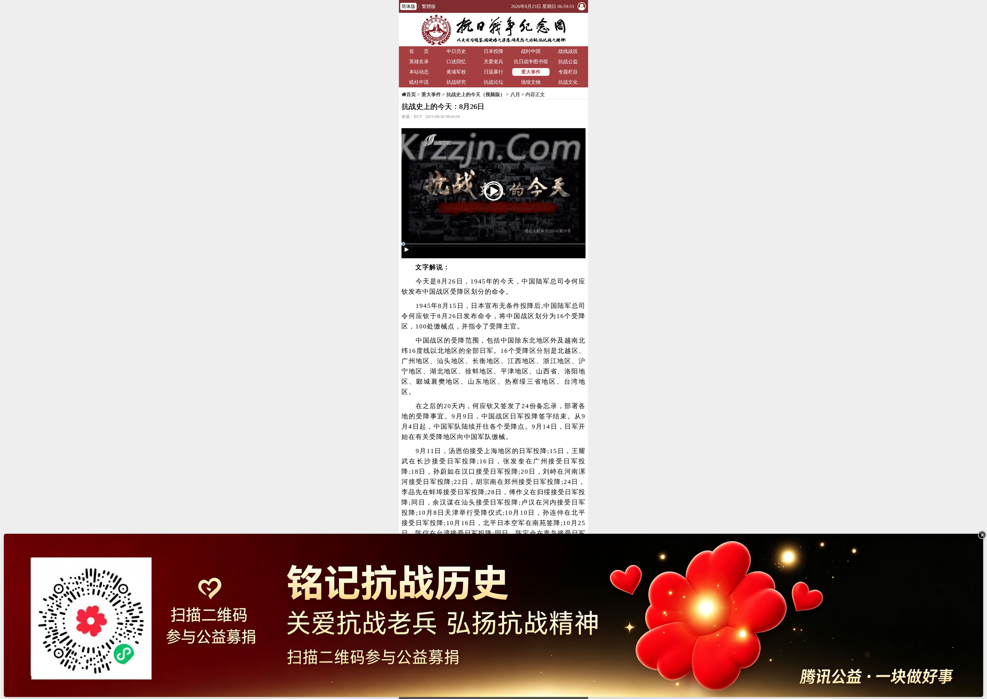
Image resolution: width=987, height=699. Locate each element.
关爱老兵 (493, 61)
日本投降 (493, 51)
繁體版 (429, 6)
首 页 (419, 51)
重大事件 (531, 72)
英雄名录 (419, 61)
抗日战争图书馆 (531, 61)
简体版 (408, 6)
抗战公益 (568, 61)
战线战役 (568, 51)
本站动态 (419, 72)
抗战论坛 (493, 82)
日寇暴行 (493, 72)
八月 (515, 94)
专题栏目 (568, 72)
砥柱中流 (419, 82)
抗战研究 (456, 82)
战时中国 (531, 51)
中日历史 (456, 51)
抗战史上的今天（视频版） (475, 94)
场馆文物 (531, 82)
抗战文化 (568, 82)
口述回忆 (456, 61)
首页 (411, 94)
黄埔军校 (456, 72)
